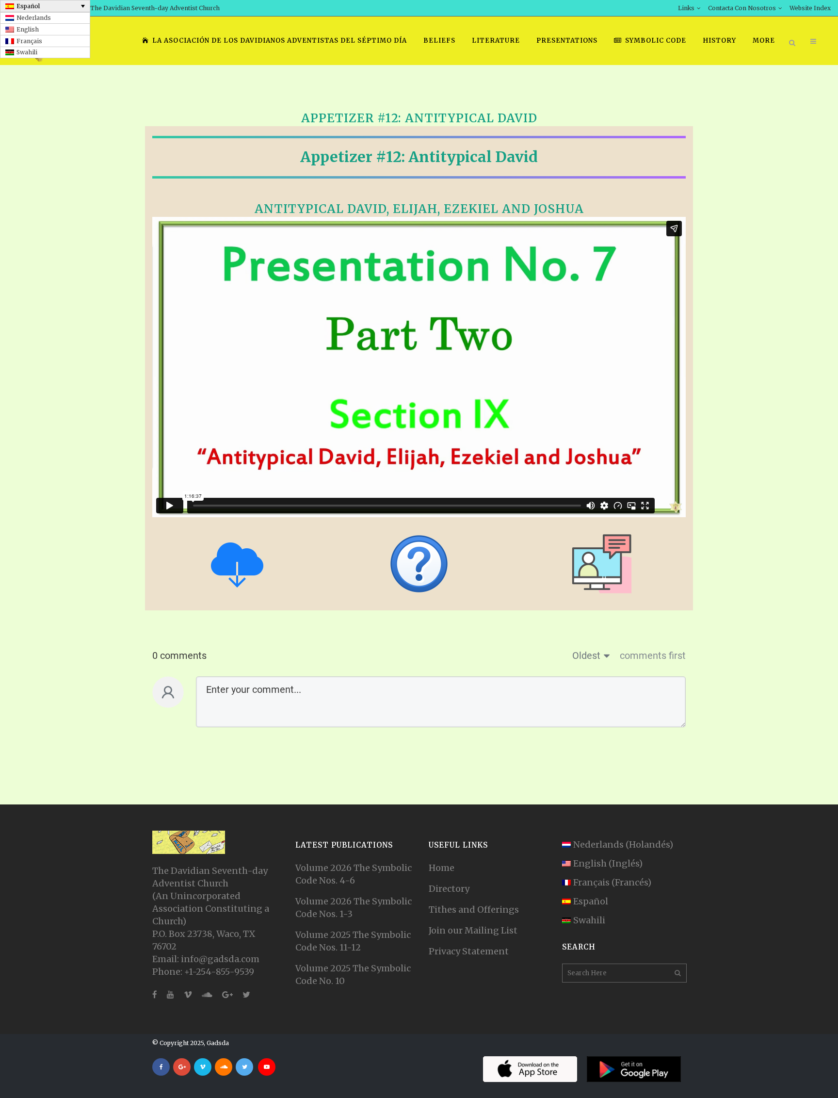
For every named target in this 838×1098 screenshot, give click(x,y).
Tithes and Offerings (474, 909)
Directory (449, 888)
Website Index (810, 8)
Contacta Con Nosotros (742, 8)
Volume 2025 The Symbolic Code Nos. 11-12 (353, 941)
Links (686, 8)
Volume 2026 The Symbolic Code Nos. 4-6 (353, 874)
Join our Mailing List (473, 930)
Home (441, 867)
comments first (653, 655)
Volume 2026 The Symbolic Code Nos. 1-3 (353, 907)
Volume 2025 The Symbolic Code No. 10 (353, 974)
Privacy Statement (469, 951)
